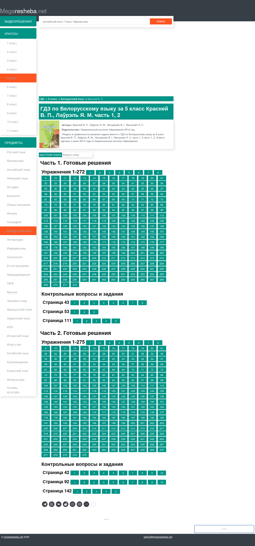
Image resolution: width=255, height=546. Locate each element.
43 (123, 188)
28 (104, 183)
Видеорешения (18, 21)
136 (143, 226)
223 (104, 263)
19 (142, 178)
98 (152, 210)
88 (55, 210)
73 (161, 199)
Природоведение (18, 274)
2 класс (12, 52)
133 (113, 226)
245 (65, 274)
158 (104, 236)
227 (143, 263)
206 (65, 258)
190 (162, 247)
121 (123, 220)
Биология (13, 196)
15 (104, 178)
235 (94, 268)
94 (113, 210)
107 (113, 215)
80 (104, 204)
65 (84, 199)
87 (45, 210)
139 (46, 231)
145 (104, 231)
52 (84, 194)
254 (152, 274)
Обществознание (18, 204)
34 (161, 183)
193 (65, 253)
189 (152, 247)
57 (132, 194)
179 (55, 247)
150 (152, 231)
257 (55, 279)
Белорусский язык (19, 231)
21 (161, 178)
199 (123, 253)
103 (75, 215)
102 (65, 215)
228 (152, 263)
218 (55, 263)
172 (113, 242)
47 (161, 188)
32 (142, 183)
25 (74, 183)
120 (113, 220)
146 (113, 231)
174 (133, 242)
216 (162, 258)
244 (55, 274)
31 (132, 183)
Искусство (14, 344)
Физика (12, 213)
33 (152, 183)
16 (113, 178)
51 (74, 194)
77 (74, 204)
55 (113, 194)
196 (94, 253)
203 (162, 253)
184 (104, 247)
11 (65, 178)
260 (84, 279)
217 (46, 263)
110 (143, 215)
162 (143, 236)
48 (45, 194)
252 (133, 274)
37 (65, 188)
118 (94, 220)
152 (46, 236)
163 (152, 236)
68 (113, 199)
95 (123, 210)
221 (84, 263)
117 (84, 220)
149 (143, 231)
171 (104, 242)
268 (162, 279)
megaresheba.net (13, 537)
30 (123, 183)
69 (123, 199)
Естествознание (18, 266)
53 (94, 194)
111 (152, 215)
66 (94, 199)
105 (94, 215)
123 (143, 220)
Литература (15, 239)
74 (45, 204)
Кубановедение (17, 362)
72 (152, 199)
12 (74, 178)
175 (143, 242)
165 (46, 242)
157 (94, 236)
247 (84, 274)
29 (113, 183)
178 (46, 247)
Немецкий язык (17, 178)
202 (152, 253)
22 (45, 183)
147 (123, 231)
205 (55, 258)
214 (143, 258)
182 (84, 247)
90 (74, 210)
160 (123, 236)
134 (123, 226)
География (14, 222)
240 (143, 268)
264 (123, 279)
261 (94, 279)
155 (75, 236)
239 (133, 268)
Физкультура (15, 379)
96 (132, 210)
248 (94, 274)
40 (94, 188)
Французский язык (19, 309)
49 (55, 194)
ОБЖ (10, 283)
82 (123, 204)
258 (65, 279)
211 (113, 258)
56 (123, 194)
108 (123, 215)
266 (143, 279)
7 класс (12, 95)
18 (132, 178)
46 (152, 188)
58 (142, 194)
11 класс (13, 130)
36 (55, 188)
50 (65, 194)
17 (123, 178)
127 (55, 226)
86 (161, 204)
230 (46, 268)
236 (104, 268)
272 (75, 284)
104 (84, 215)
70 (132, 199)
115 (65, 220)
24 (65, 183)
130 (84, 226)
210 (104, 258)
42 (113, 188)
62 (55, 199)
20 (152, 178)
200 (133, 253)
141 (65, 231)
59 (152, 194)
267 (152, 279)
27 (94, 183)
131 (94, 226)
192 (55, 253)
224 (113, 263)
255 (162, 274)
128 (65, 226)
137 (152, 226)
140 (55, 231)
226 (133, 263)
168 (75, 242)
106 (104, 215)
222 (94, 263)
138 (162, 226)
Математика (15, 161)
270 (55, 284)
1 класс (12, 43)
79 (94, 204)
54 (104, 194)
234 (84, 268)
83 (132, 204)
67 (104, 199)
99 (161, 210)
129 (75, 226)
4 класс (12, 69)
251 (123, 274)
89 (65, 210)
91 (84, 210)
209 (94, 258)
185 (113, 247)
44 (132, 188)
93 (104, 210)
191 (46, 253)
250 (113, 274)
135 (133, 226)
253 (143, 274)
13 (84, 178)
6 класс (12, 87)
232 (65, 268)
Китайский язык (17, 353)
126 (46, 226)
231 (55, 268)
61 (45, 199)
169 (84, 242)
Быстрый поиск (50, 154)
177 (162, 242)
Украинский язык (18, 318)
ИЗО (10, 327)
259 (75, 279)
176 (152, 242)
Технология (14, 257)
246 (75, 274)
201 (143, 253)
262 (104, 279)
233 (75, 268)
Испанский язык (18, 336)
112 (162, 215)
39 (84, 188)
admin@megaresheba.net (158, 537)
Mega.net (23, 10)
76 (65, 204)
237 (113, 268)
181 (75, 247)
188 (143, 247)
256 (46, 279)
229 (162, 263)
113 (46, 220)
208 (84, 258)
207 (75, 258)
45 (142, 188)
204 (46, 258)
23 (55, 183)
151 (162, 231)
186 (123, 247)
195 (84, 253)
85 (152, 204)
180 (65, 247)
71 (142, 199)
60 (161, 194)
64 (74, 199)
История (12, 187)
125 (162, 220)
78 (84, 204)
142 (75, 231)
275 (84, 455)
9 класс (12, 113)
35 (45, 188)
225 (123, 263)
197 (104, 253)
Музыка (12, 292)
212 (123, 258)
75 (55, 204)
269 (46, 284)
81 (113, 204)
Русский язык (16, 152)
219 (65, 263)
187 (133, 247)
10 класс (13, 122)
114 (55, 220)
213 (133, 258)
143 (84, 231)
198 (113, 253)
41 (104, 188)
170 (94, 242)
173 (123, 242)
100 (46, 215)
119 (104, 220)
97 (142, 210)
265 (133, 279)
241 (152, 268)
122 (133, 220)
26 (84, 183)
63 (65, 199)
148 (133, 231)
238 (123, 268)
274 (75, 455)
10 (55, 178)
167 (65, 242)
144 (94, 231)
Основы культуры (13, 390)
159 (113, 236)
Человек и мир (17, 301)
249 (104, 274)
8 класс (12, 104)
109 (133, 215)
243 (46, 274)
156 (84, 236)
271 (65, 284)
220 (75, 263)
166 (55, 242)
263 (113, 279)
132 (104, 226)
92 (94, 210)
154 (65, 236)
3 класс (12, 60)
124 (152, 220)
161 (133, 236)
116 (75, 220)
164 (162, 236)
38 (74, 188)
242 (162, 268)
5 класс (12, 78)
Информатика (16, 248)
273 (65, 455)
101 (55, 215)
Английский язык (18, 169)
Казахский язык (17, 371)
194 (75, 253)
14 (94, 178)
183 (94, 247)
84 (142, 204)
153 (55, 236)
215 (152, 258)
